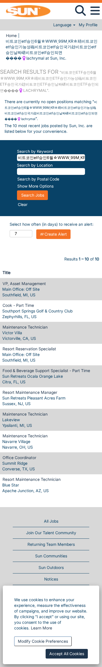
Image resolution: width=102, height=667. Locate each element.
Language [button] (63, 25)
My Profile (88, 25)
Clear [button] (22, 204)
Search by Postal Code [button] (38, 179)
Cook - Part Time (18, 305)
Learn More (41, 627)
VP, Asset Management (24, 283)
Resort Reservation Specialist (29, 348)
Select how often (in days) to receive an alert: (52, 224)
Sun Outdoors (51, 567)
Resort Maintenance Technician (32, 479)
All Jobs (51, 521)
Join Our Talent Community (51, 532)
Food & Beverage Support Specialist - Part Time (46, 370)
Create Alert (55, 234)
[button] (95, 11)
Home (11, 35)
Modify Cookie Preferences (43, 641)
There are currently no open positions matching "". (51, 110)
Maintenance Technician (25, 327)
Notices (51, 579)
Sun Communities (51, 555)
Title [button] (6, 272)
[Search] (80, 10)
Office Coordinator (19, 457)
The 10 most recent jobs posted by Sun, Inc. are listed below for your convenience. (48, 128)
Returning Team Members (51, 544)
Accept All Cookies (66, 653)
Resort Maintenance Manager (30, 392)
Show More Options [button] (35, 186)
